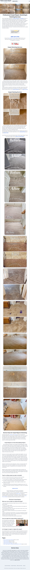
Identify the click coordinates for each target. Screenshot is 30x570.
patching (14, 38)
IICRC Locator (18, 493)
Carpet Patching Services (15, 92)
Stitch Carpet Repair (13, 550)
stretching (10, 38)
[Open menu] (29, 1)
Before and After (19, 565)
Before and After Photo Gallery (8, 539)
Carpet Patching (6, 540)
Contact (24, 565)
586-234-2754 (15, 1)
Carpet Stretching (7, 565)
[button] (15, 43)
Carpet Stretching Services (15, 47)
